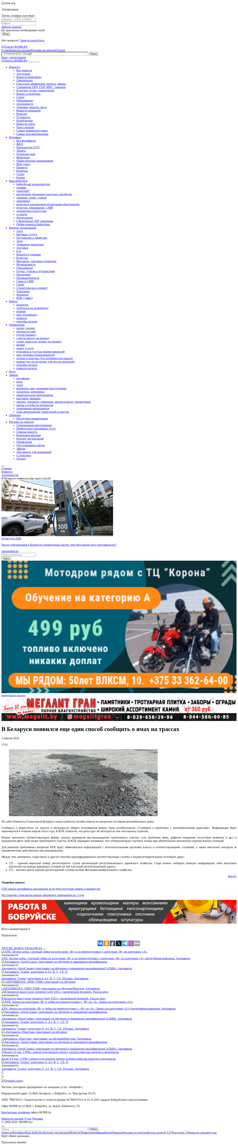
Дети (19, 241)
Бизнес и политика (28, 93)
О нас (5, 50)
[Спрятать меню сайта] (2, 1126)
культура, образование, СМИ (34, 207)
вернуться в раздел (13, 695)
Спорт (20, 97)
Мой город (23, 164)
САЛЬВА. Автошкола (118, 968)
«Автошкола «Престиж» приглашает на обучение (32, 1038)
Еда (18, 251)
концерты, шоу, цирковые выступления (41, 388)
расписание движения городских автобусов (44, 194)
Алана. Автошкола (76, 978)
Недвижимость (26, 264)
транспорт (22, 190)
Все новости (24, 70)
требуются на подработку (32, 308)
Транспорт (23, 291)
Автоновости (24, 103)
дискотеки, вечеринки (30, 391)
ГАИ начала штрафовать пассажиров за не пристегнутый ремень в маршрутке (50, 888)
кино (19, 381)
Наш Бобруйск (18, 180)
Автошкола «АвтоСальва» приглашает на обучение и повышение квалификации (52, 968)
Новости (14, 67)
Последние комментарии (32, 418)
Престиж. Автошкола (86, 988)
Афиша (13, 375)
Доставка (22, 247)
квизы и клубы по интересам (34, 405)
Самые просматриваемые (32, 134)
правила (21, 318)
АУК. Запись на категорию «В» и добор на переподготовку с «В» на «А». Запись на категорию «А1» (65, 1008)
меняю (20, 344)
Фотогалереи (24, 217)
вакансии (22, 304)
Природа (22, 167)
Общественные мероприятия (34, 160)
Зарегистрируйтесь (32, 40)
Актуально (23, 73)
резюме (21, 311)
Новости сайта (25, 124)
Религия (21, 113)
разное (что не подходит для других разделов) (45, 361)
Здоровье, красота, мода (31, 107)
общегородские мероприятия (34, 395)
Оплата (60, 50)
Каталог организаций (22, 227)
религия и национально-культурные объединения (47, 204)
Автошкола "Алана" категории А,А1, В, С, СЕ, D (33, 978)
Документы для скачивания (33, 452)
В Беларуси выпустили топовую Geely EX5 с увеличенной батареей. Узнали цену (53, 998)
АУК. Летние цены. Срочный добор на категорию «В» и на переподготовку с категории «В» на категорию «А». (73, 958)
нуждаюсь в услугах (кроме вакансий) (40, 351)
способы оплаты (26, 321)
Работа (13, 301)
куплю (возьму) (26, 334)
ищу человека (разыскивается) (35, 354)
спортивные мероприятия (32, 408)
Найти (6, 558)
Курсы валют (160, 1132)
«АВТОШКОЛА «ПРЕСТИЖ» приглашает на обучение (37, 988)
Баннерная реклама (28, 435)
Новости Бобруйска (28, 77)
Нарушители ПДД (28, 147)
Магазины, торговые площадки (36, 261)
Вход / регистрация (13, 57)
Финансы (22, 294)
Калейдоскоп (24, 120)
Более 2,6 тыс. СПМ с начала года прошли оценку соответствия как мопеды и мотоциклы (58, 1058)
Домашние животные (30, 244)
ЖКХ (19, 144)
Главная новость (26, 431)
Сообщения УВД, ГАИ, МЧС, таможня (40, 87)
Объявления (16, 324)
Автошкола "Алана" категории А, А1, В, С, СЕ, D (33, 1028)
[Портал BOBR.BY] (14, 46)
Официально (24, 80)
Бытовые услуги (26, 234)
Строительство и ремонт (32, 288)
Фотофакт (15, 137)
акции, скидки (25, 328)
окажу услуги (25, 348)
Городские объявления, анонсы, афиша (41, 83)
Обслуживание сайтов (30, 445)
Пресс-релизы (25, 127)
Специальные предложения (34, 425)
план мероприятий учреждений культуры (42, 411)
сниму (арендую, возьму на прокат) (38, 341)
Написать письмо (20, 50)
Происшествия (25, 154)
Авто (19, 231)
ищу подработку (26, 314)
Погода (179, 1132)
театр (19, 385)
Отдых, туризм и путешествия (35, 271)
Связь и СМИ (25, 281)
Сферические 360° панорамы (34, 221)
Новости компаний (28, 110)
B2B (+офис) (24, 298)
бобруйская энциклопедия (33, 184)
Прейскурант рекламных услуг (36, 428)
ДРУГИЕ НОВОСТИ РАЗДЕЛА (21, 948)
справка (21, 187)
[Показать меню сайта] (2, 466)
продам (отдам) (26, 331)
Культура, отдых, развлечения (35, 90)
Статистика (23, 455)
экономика (23, 201)
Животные (23, 157)
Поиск (93, 53)
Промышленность (27, 277)
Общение (15, 415)
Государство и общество (31, 237)
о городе (21, 214)
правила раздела (26, 368)
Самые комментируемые (32, 130)
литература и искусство (31, 211)
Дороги (21, 150)
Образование (24, 100)
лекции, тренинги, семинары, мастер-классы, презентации (53, 401)
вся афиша (23, 378)
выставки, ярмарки (28, 398)
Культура (22, 170)
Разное (20, 177)
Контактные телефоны (15, 1112)
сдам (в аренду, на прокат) (32, 338)
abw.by (232, 876)
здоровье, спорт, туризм (31, 197)
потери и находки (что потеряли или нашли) (44, 358)
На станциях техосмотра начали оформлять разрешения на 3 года (42, 895)
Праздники (23, 274)
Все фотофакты (26, 140)
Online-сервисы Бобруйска (33, 224)
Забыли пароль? (11, 26)
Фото (12, 371)
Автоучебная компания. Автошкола (167, 958)
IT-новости (23, 117)
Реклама (37, 1118)
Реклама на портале (43, 50)
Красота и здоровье (28, 254)
